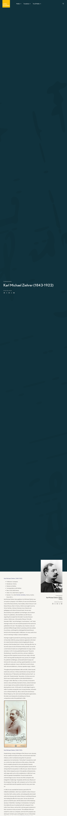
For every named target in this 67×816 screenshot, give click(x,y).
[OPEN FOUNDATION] (30, 4)
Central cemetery (21, 595)
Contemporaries (7, 281)
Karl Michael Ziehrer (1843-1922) (13, 578)
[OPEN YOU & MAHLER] (40, 4)
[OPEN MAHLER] (20, 4)
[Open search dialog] (63, 3)
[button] (4, 293)
